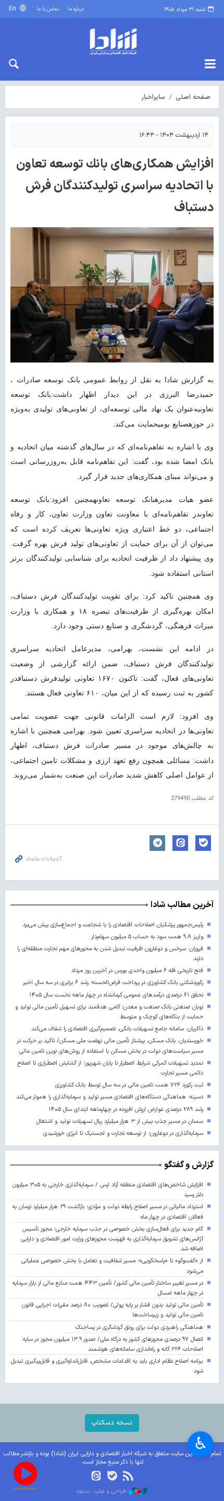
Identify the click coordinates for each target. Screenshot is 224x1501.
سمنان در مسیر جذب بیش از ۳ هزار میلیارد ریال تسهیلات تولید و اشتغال (119, 1121)
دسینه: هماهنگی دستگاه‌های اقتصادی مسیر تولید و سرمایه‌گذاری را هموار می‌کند (109, 1097)
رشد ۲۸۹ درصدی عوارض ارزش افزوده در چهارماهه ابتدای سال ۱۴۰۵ (125, 1109)
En (13, 8)
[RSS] (128, 1476)
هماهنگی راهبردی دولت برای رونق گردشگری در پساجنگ (139, 1327)
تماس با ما (47, 9)
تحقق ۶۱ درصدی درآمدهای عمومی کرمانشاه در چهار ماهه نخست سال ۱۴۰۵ (116, 995)
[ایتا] (96, 1476)
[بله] (112, 1476)
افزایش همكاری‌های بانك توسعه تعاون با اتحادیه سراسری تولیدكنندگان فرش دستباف (115, 186)
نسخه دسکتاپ (112, 1423)
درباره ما (76, 9)
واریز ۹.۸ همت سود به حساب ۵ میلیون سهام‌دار (147, 937)
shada (112, 42)
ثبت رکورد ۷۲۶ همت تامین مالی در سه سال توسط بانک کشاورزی (129, 1085)
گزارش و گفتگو (189, 1165)
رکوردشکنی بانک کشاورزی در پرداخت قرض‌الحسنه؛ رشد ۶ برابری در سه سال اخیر (113, 982)
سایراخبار (153, 97)
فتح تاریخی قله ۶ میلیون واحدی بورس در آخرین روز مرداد (137, 970)
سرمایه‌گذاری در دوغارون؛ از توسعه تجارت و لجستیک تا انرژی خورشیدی (123, 1133)
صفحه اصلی (193, 97)
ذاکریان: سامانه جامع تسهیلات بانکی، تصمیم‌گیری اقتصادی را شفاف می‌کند (117, 1029)
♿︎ (200, 1443)
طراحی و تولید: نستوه (103, 1491)
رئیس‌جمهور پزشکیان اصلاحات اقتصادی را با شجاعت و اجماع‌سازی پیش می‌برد (113, 925)
